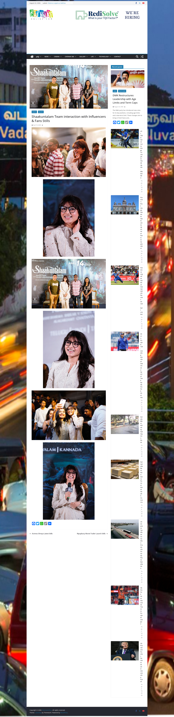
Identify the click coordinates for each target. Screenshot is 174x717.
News (47, 57)
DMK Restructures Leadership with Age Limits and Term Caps (125, 99)
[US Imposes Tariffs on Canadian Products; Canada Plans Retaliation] (125, 551)
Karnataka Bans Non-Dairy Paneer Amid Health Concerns (141, 482)
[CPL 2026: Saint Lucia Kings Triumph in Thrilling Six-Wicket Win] (125, 161)
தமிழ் (37, 57)
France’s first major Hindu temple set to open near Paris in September (141, 222)
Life (92, 57)
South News (122, 91)
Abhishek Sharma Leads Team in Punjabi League (141, 606)
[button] (40, 56)
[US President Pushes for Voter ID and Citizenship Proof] (125, 669)
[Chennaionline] (32, 56)
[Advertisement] (87, 39)
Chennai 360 (69, 57)
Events (34, 112)
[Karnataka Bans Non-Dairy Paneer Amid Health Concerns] (125, 489)
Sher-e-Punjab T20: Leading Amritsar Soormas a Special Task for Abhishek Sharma (141, 365)
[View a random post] (142, 56)
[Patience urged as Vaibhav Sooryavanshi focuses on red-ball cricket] (125, 297)
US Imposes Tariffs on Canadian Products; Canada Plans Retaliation (141, 545)
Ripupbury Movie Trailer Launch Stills (91, 533)
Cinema (56, 57)
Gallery (82, 57)
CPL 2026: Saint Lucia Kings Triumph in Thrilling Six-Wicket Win (60, 4)
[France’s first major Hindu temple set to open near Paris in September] (125, 229)
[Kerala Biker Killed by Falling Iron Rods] (125, 436)
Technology (104, 57)
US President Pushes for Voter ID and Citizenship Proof (141, 662)
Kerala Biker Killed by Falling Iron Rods (141, 429)
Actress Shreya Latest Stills (42, 533)
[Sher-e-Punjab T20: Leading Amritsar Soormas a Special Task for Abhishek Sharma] (125, 373)
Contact (117, 57)
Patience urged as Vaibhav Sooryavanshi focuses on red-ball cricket (141, 291)
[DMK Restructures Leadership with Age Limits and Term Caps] (127, 79)
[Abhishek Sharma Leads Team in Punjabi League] (125, 613)
